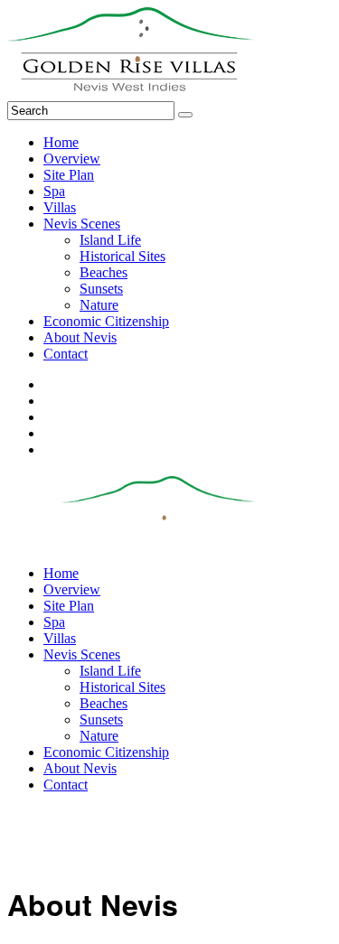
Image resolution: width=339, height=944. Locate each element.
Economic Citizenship (106, 321)
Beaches (103, 272)
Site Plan (68, 174)
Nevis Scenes (81, 223)
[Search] (185, 114)
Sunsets (101, 288)
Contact (65, 353)
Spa (54, 191)
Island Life (110, 240)
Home (61, 142)
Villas (59, 207)
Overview (71, 158)
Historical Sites (122, 256)
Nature (99, 305)
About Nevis (80, 337)
